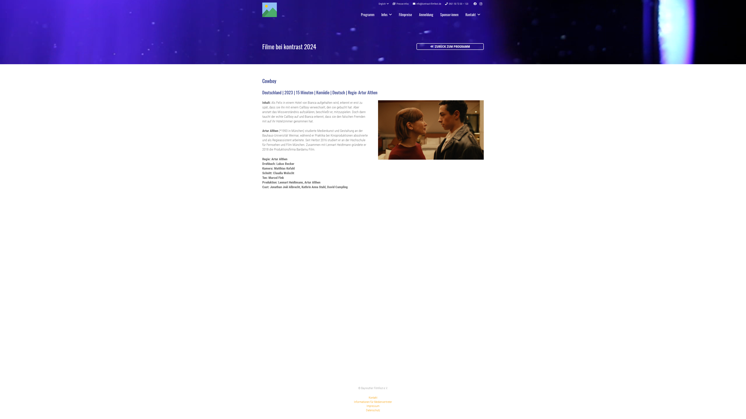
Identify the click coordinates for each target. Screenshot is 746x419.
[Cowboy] (431, 158)
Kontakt (373, 397)
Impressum (373, 406)
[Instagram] (481, 4)
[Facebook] (475, 4)
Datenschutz (373, 410)
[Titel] (269, 10)
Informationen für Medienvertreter (373, 402)
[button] (383, 3)
